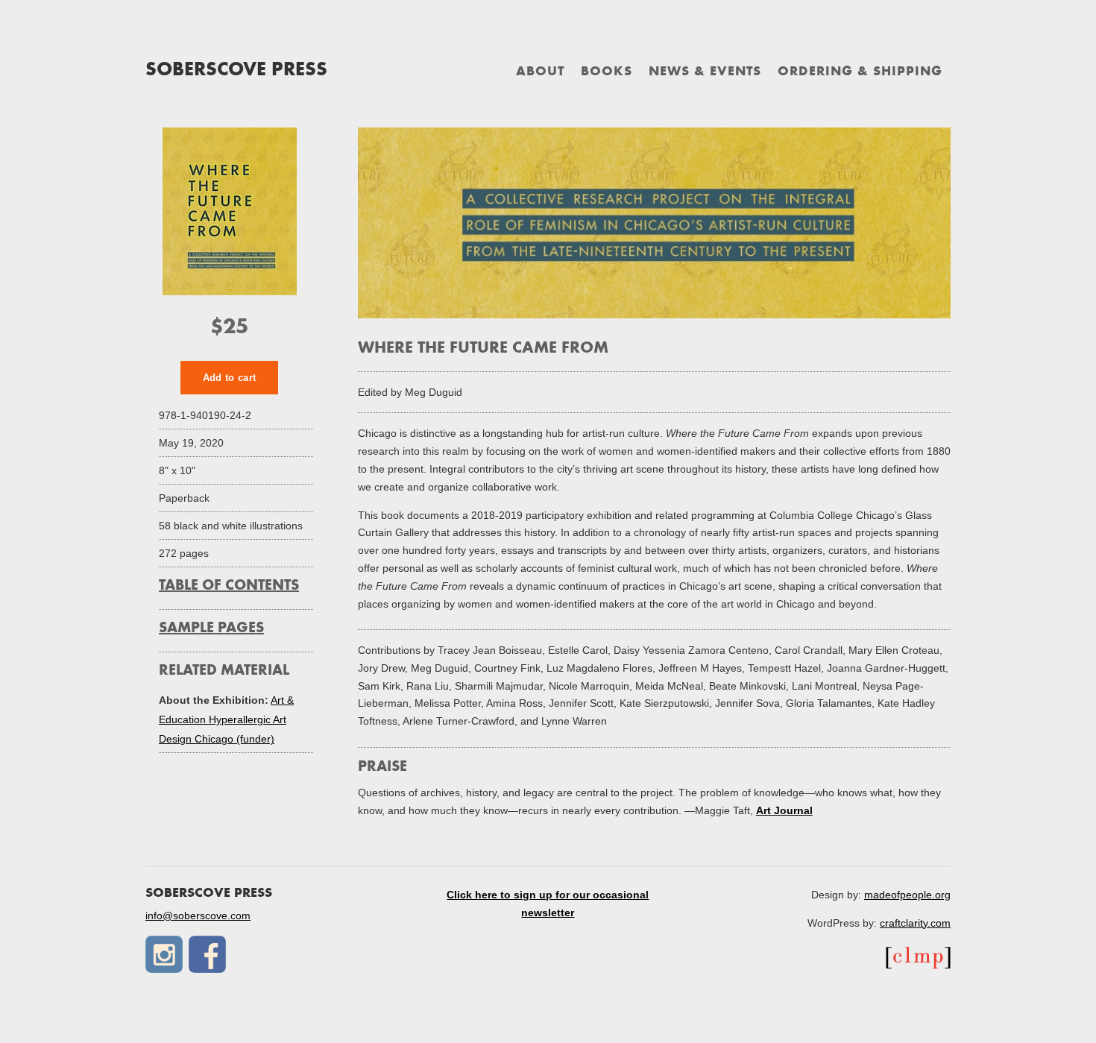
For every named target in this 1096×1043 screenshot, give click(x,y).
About (540, 72)
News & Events (705, 72)
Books (606, 72)
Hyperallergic (241, 719)
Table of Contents (229, 586)
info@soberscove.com (198, 915)
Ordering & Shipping (860, 72)
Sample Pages (211, 628)
